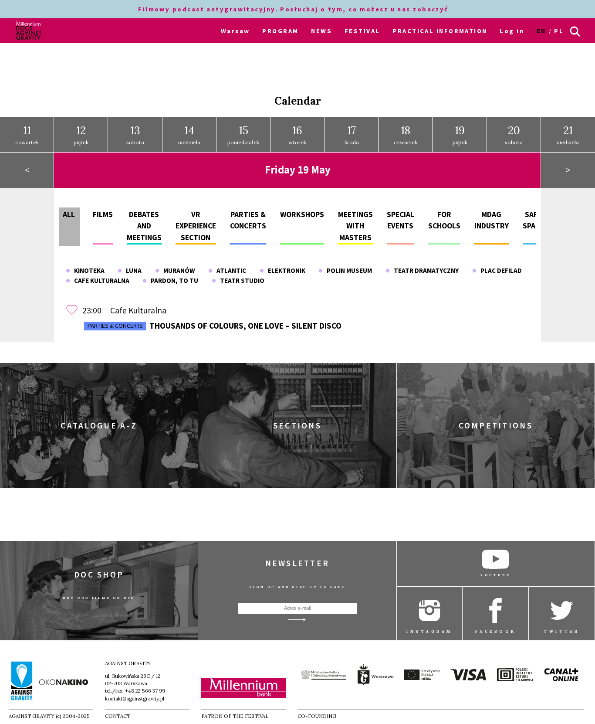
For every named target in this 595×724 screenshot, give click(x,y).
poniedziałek (243, 134)
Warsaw (235, 31)
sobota (135, 134)
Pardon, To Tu (172, 280)
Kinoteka (87, 270)
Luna (132, 270)
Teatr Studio (240, 280)
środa (352, 134)
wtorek (297, 134)
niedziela (189, 134)
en (541, 31)
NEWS (321, 31)
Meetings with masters (355, 226)
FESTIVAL (362, 31)
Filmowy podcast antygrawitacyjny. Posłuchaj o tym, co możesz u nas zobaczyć (294, 9)
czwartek (27, 134)
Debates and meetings (144, 226)
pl (559, 31)
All (69, 214)
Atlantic (229, 270)
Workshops (302, 214)
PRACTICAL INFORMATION (439, 31)
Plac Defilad (499, 270)
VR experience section (196, 226)
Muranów (177, 270)
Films (103, 214)
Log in (512, 31)
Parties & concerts (115, 326)
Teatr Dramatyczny (424, 270)
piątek (81, 134)
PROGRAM (280, 31)
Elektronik (284, 270)
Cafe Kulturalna (99, 280)
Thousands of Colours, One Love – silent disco (214, 325)
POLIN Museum (347, 270)
